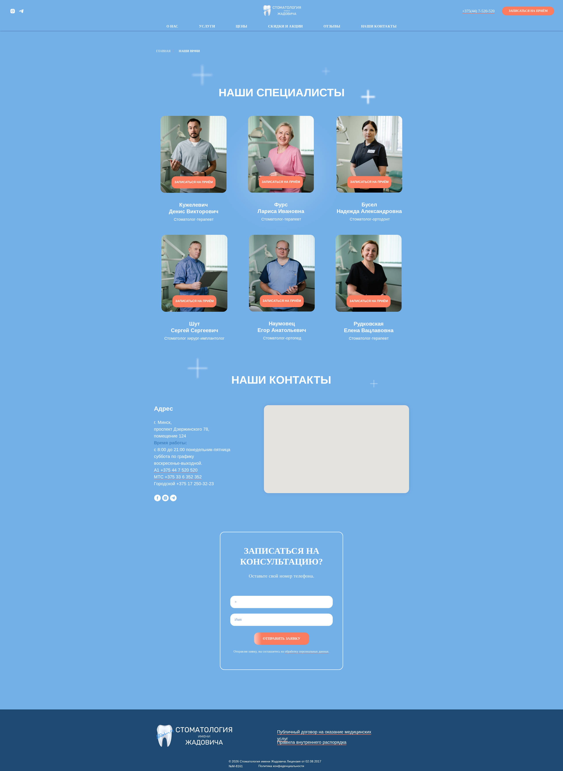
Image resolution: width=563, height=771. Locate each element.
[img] (194, 154)
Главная (163, 51)
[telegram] (21, 11)
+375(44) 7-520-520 (478, 11)
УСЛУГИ (207, 26)
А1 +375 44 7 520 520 (175, 470)
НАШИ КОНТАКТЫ (379, 26)
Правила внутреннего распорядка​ (311, 742)
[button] (528, 11)
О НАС (172, 26)
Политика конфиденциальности (281, 766)
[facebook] (157, 498)
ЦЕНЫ (241, 26)
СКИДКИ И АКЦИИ (285, 26)
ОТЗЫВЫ (332, 26)
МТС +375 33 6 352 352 (178, 476)
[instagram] (12, 11)
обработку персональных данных (307, 651)
